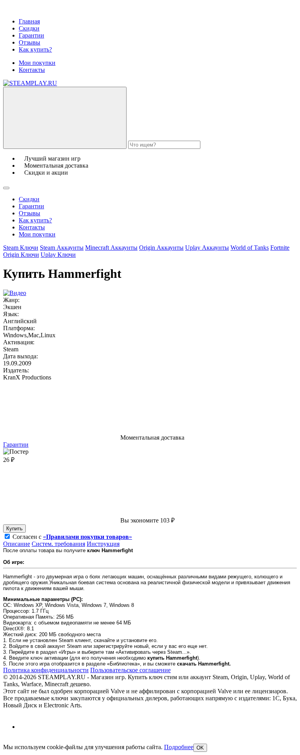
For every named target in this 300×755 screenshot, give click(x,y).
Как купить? (35, 49)
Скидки (29, 28)
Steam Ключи (20, 247)
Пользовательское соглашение (130, 670)
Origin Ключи (21, 254)
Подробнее (178, 747)
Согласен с (72, 536)
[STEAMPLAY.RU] (30, 83)
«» (87, 536)
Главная (29, 21)
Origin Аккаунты (161, 247)
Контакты (32, 69)
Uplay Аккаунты (207, 247)
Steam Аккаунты (62, 247)
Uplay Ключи (58, 254)
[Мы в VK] (25, 726)
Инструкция (103, 543)
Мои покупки (37, 62)
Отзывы (29, 42)
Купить (14, 528)
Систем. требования (58, 543)
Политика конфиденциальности (46, 670)
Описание (16, 543)
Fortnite (279, 247)
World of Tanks (249, 247)
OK (200, 748)
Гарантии (31, 35)
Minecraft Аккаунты (111, 247)
